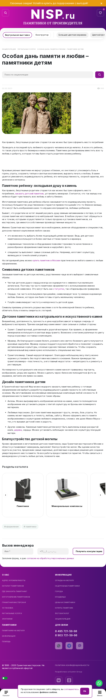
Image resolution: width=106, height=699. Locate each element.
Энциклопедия (62, 619)
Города (59, 591)
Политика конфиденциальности (72, 665)
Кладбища (60, 597)
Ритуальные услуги (12, 613)
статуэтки (58, 289)
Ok (84, 691)
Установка (7, 608)
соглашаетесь (71, 689)
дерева (18, 430)
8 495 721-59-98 (66, 631)
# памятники (30, 526)
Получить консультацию (89, 551)
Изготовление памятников (16, 597)
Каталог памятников (13, 586)
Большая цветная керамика (72, 35)
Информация (8, 636)
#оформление (11, 526)
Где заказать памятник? (14, 591)
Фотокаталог (62, 613)
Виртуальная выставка (17, 35)
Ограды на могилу (64, 580)
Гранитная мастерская (14, 602)
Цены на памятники (65, 602)
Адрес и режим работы (13, 580)
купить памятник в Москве (46, 260)
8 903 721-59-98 (66, 635)
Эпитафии (7, 619)
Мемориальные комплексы (67, 506)
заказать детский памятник (29, 193)
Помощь (6, 641)
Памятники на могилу (13, 630)
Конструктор (42, 35)
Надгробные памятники (67, 586)
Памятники (23, 506)
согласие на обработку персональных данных (50, 558)
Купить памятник (64, 608)
